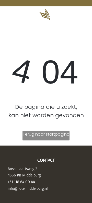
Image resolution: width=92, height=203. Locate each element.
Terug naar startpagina (46, 134)
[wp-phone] (10, 16)
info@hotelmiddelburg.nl (28, 188)
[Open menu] (74, 14)
